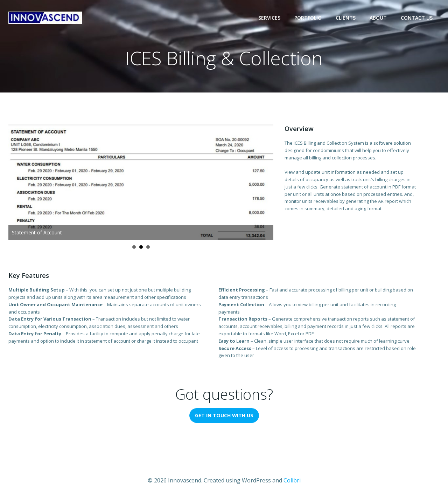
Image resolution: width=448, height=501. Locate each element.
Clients (346, 17)
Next (264, 182)
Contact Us (417, 17)
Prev (17, 182)
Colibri (292, 480)
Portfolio (308, 17)
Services (269, 17)
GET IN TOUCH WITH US (224, 415)
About (378, 17)
